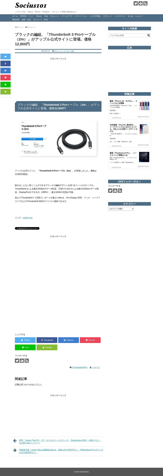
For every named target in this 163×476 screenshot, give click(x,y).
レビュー (139, 16)
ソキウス (96, 367)
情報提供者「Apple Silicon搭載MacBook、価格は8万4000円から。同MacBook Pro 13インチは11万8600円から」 (61, 451)
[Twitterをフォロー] (136, 3)
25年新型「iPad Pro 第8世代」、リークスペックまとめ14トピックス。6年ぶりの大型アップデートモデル (124, 128)
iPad (46, 16)
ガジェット (54, 16)
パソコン (66, 51)
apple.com (27, 218)
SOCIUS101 (84, 472)
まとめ (130, 16)
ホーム (15, 16)
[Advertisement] (58, 78)
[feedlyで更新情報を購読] (140, 3)
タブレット (107, 16)
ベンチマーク (119, 16)
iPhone (39, 16)
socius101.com (116, 117)
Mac (72, 51)
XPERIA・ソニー (27, 16)
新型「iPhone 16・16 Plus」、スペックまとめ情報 (123, 102)
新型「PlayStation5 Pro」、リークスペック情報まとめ (123, 154)
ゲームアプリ (67, 16)
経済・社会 (26, 20)
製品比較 (15, 20)
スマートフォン (81, 16)
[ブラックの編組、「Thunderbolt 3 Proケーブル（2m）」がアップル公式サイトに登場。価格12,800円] (5, 70)
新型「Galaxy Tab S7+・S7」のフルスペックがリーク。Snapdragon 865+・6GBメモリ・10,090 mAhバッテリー (60, 441)
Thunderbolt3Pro (79, 367)
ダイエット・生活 (40, 20)
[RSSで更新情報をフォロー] (145, 3)
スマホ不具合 (95, 16)
